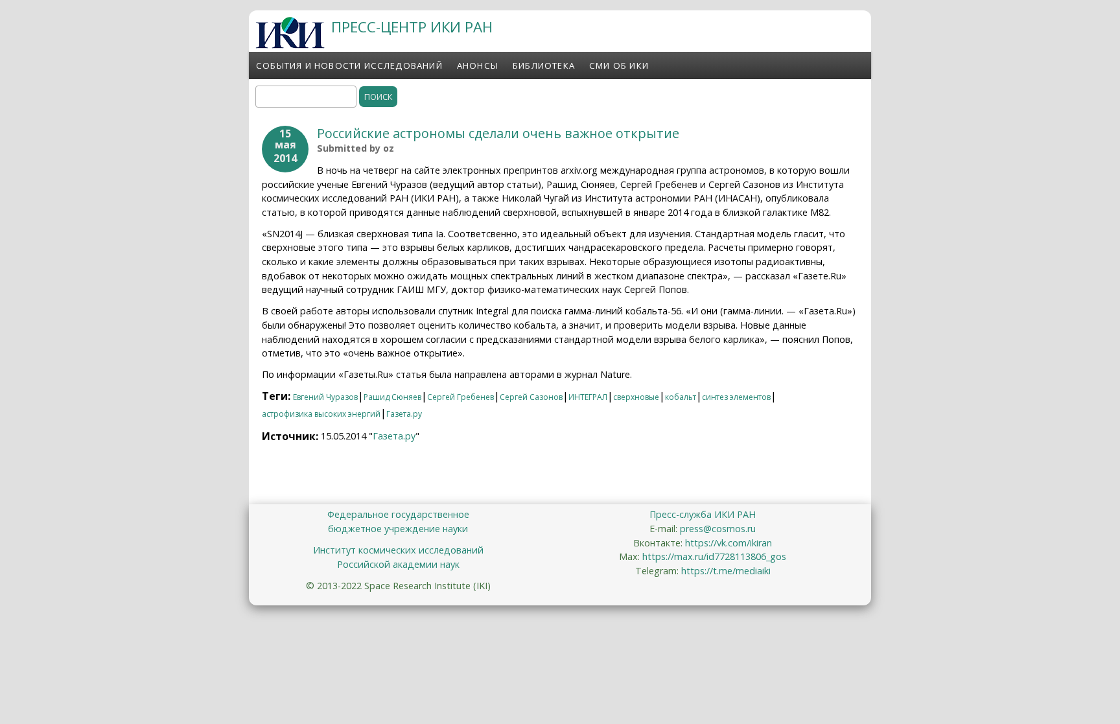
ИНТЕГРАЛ (587, 397)
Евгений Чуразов (325, 397)
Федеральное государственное (398, 514)
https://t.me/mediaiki (726, 571)
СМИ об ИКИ (619, 65)
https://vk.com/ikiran (728, 543)
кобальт (680, 397)
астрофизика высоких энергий (321, 413)
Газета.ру (404, 413)
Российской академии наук (398, 564)
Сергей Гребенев (460, 397)
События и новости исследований (349, 65)
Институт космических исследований (398, 550)
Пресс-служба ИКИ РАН (702, 514)
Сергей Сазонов (531, 397)
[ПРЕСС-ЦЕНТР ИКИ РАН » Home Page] (290, 45)
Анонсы (477, 65)
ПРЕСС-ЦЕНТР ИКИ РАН (412, 27)
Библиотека (544, 65)
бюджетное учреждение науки (398, 528)
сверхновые (636, 397)
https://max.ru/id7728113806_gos (714, 556)
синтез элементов (736, 397)
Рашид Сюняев (392, 397)
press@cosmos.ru (718, 528)
